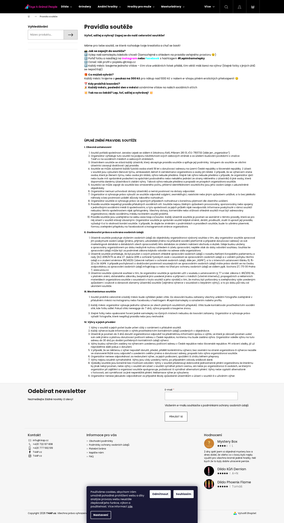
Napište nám (96, 452)
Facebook (152, 58)
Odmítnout (160, 494)
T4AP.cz (37, 452)
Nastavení (100, 515)
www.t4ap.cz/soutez (152, 217)
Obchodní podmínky (101, 441)
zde (130, 506)
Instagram (129, 58)
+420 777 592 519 (43, 448)
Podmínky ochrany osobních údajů (109, 444)
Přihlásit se (176, 416)
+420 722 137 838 (43, 444)
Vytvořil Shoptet (247, 513)
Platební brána (97, 448)
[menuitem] (66, 6)
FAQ (91, 456)
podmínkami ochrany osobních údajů (226, 405)
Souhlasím (183, 494)
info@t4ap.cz (40, 440)
